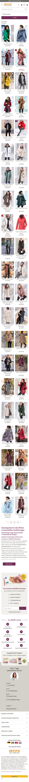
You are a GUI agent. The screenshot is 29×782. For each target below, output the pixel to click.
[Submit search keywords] (26, 9)
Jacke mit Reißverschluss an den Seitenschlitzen (7, 467)
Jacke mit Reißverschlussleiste (8, 43)
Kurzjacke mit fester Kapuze (21, 160)
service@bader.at (12, 691)
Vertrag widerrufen (11, 709)
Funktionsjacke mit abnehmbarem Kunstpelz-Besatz (7, 114)
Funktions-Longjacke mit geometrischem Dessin (21, 256)
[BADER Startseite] (8, 5)
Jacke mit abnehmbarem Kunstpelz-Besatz (8, 185)
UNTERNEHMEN (5, 726)
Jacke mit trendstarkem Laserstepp (7, 491)
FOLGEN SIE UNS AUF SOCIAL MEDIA (10, 735)
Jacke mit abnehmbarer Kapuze (21, 43)
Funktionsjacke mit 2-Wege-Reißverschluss (21, 325)
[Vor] (21, 522)
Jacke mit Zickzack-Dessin (7, 279)
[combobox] (14, 9)
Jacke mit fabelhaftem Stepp (21, 208)
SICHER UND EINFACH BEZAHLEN (10, 718)
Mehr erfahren (9, 564)
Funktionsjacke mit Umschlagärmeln (8, 420)
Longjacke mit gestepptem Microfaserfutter (7, 325)
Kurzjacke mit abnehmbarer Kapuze (21, 302)
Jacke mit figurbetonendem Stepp (7, 443)
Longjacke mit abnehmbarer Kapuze (8, 161)
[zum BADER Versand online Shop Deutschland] (8, 743)
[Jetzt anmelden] (22, 608)
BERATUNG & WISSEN (6, 731)
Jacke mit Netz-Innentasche (21, 184)
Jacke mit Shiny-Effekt (21, 279)
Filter (15, 17)
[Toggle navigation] (2, 4)
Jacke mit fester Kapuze (21, 348)
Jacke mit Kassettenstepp (21, 66)
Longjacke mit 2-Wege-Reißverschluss (8, 138)
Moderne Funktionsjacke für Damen (21, 232)
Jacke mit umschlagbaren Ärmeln (21, 443)
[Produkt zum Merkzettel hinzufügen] (12, 26)
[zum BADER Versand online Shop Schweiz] (16, 743)
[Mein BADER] (18, 4)
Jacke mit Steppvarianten (21, 372)
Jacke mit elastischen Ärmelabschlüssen (7, 349)
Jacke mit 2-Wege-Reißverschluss (7, 90)
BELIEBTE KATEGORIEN (7, 713)
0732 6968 (11, 685)
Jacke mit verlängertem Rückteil (21, 138)
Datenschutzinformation (14, 612)
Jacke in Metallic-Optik (7, 255)
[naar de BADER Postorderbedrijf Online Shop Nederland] (20, 743)
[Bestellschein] (24, 4)
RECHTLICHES (5, 722)
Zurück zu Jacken (6, 14)
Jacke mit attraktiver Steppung (21, 396)
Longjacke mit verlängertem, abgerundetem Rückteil (8, 302)
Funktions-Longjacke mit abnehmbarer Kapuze (8, 67)
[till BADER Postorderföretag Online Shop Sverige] (12, 743)
